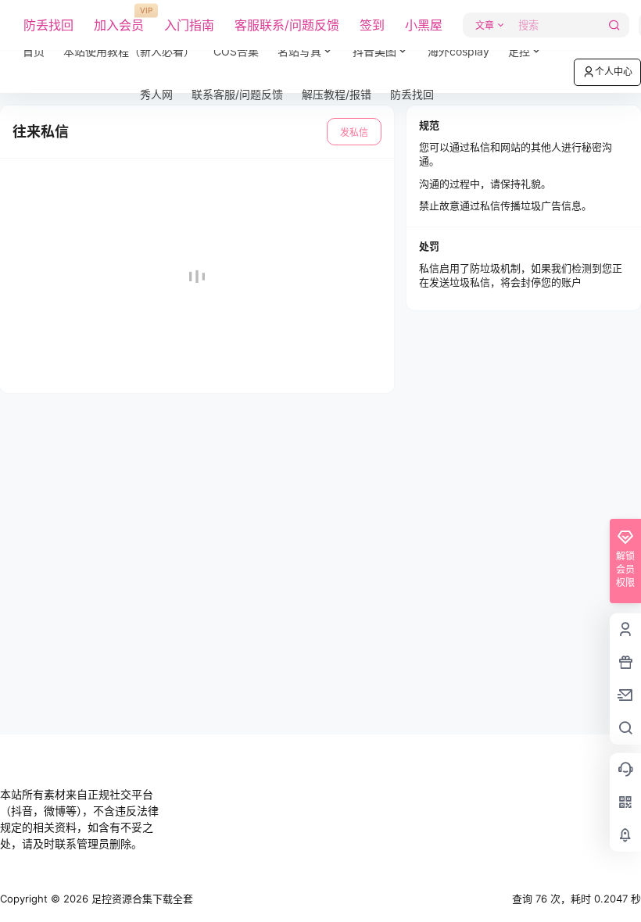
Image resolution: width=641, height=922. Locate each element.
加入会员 (119, 19)
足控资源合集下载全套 (140, 898)
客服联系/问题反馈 (287, 25)
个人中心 (613, 71)
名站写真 (310, 45)
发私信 (354, 132)
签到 (372, 25)
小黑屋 (423, 25)
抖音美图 (374, 51)
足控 (519, 51)
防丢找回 (48, 25)
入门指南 (189, 25)
